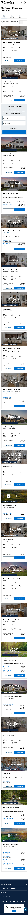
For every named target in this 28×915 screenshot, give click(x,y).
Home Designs (19, 17)
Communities (4, 17)
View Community (8, 60)
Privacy (4, 907)
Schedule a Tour (20, 60)
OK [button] (13, 911)
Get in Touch (14, 132)
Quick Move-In (12, 17)
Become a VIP (19, 209)
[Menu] (25, 2)
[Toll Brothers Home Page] (7, 3)
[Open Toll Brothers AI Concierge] (25, 909)
